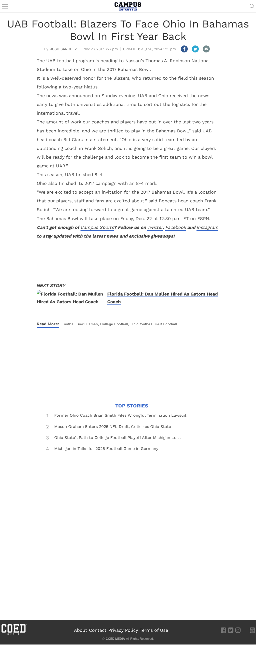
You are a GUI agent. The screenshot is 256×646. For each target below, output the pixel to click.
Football (68, 324)
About (80, 630)
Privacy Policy (123, 630)
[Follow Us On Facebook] (223, 630)
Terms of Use (154, 630)
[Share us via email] (206, 48)
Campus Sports (97, 227)
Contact (97, 630)
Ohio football (141, 324)
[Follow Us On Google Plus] (245, 630)
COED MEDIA (115, 639)
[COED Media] (13, 634)
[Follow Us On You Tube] (252, 630)
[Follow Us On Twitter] (231, 630)
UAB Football (166, 324)
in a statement (100, 139)
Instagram (207, 227)
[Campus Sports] (128, 6)
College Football (114, 324)
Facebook (175, 227)
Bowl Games (87, 324)
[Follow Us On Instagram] (238, 630)
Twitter (155, 227)
